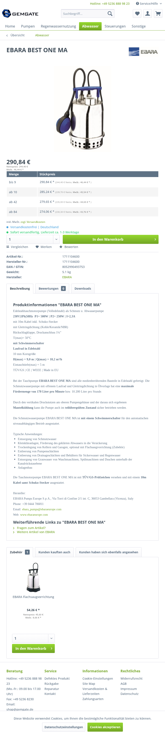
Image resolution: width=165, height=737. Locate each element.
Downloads (83, 288)
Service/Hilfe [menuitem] (149, 4)
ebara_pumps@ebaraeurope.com (41, 509)
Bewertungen (51, 288)
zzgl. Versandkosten (33, 222)
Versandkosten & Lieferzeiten (94, 691)
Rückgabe (51, 684)
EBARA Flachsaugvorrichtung (33, 597)
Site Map (88, 684)
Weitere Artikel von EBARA (35, 532)
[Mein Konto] (147, 13)
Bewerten (71, 247)
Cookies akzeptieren (105, 727)
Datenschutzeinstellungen (63, 727)
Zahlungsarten (93, 699)
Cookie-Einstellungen (97, 678)
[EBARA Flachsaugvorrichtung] (33, 578)
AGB (124, 684)
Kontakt (50, 694)
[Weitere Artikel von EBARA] (143, 54)
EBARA (67, 277)
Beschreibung (20, 288)
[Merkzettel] (137, 13)
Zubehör (19, 552)
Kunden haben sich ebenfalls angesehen (108, 552)
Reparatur (51, 689)
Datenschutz (130, 694)
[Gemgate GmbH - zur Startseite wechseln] (20, 14)
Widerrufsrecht (131, 678)
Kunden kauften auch (54, 552)
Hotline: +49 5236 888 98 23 (110, 4)
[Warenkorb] (158, 13)
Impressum (129, 689)
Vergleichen (19, 247)
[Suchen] (110, 13)
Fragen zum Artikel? (31, 528)
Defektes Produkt (57, 678)
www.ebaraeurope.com (34, 514)
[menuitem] (110, 3)
